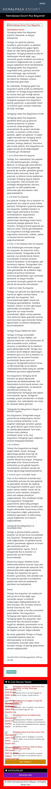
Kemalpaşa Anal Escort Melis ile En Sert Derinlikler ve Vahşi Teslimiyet (28, 687)
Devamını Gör (25, 775)
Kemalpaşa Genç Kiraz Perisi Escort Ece (28, 732)
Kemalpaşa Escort (21, 9)
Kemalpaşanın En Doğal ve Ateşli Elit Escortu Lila (27, 702)
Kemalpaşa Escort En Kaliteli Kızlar (27, 715)
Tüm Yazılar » (25, 762)
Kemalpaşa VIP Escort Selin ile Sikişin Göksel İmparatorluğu (27, 748)
